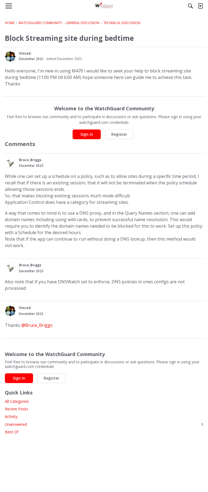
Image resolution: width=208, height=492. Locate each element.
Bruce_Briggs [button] (30, 160)
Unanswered (104, 424)
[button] (10, 56)
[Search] (190, 6)
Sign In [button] (86, 134)
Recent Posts (16, 408)
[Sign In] (200, 6)
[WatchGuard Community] (104, 6)
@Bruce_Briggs (37, 325)
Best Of (11, 431)
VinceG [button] (25, 53)
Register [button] (119, 134)
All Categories (17, 401)
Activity (11, 416)
